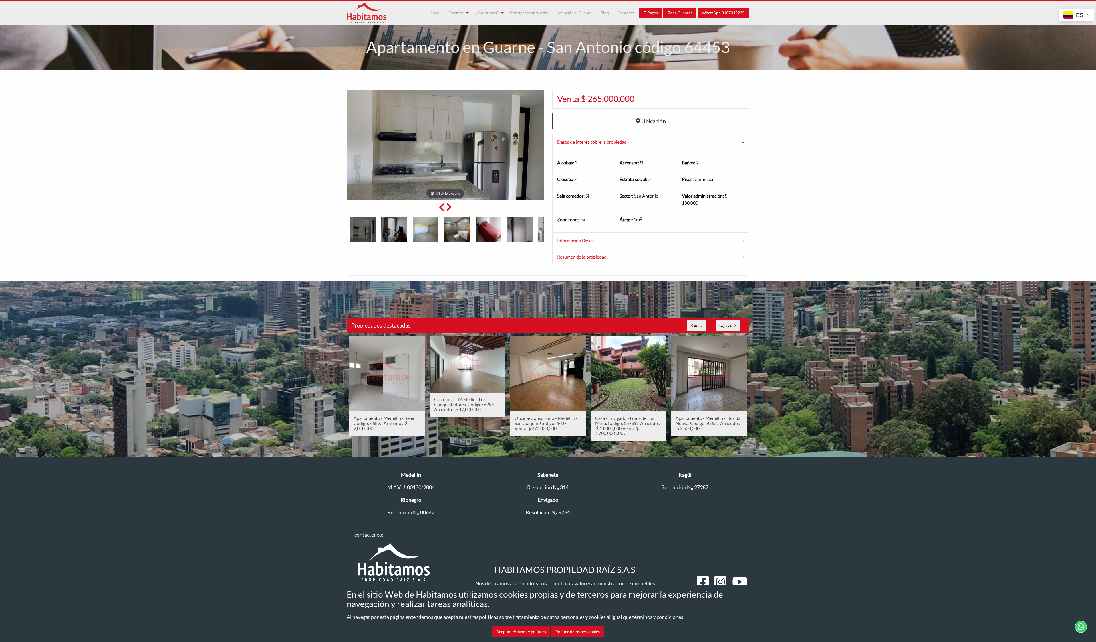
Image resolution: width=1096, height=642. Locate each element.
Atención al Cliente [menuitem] (574, 13)
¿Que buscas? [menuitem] (487, 13)
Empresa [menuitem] (456, 13)
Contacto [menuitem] (626, 13)
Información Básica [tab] (576, 240)
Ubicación (653, 121)
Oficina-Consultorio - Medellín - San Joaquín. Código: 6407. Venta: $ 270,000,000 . (546, 423)
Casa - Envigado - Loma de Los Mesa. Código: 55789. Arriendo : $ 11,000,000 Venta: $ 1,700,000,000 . (627, 426)
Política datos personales (577, 631)
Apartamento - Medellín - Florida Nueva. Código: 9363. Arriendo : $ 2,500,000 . (708, 423)
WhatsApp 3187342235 (723, 13)
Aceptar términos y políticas (521, 631)
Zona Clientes (680, 13)
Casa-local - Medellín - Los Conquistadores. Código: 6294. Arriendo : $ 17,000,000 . (465, 404)
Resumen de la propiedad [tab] (582, 256)
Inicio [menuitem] (434, 13)
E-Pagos (651, 13)
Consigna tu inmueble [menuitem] (529, 13)
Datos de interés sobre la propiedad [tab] (592, 142)
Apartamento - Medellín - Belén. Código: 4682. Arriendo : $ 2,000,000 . (385, 423)
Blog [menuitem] (605, 13)
